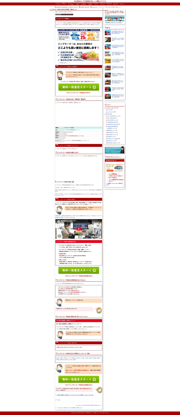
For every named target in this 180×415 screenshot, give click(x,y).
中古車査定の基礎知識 (111, 126)
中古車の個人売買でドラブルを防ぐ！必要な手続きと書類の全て (118, 53)
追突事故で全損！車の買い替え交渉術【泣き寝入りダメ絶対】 (118, 96)
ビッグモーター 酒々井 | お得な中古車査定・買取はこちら (88, 405)
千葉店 (61, 357)
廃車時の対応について (103, 4)
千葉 (59, 399)
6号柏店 (73, 357)
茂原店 (74, 359)
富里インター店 (69, 359)
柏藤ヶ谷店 (62, 359)
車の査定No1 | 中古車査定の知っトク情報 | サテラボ (90, 1)
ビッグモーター (58, 14)
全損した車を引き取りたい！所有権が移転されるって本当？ (118, 82)
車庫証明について (111, 128)
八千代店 (82, 357)
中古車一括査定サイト (115, 4)
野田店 (57, 359)
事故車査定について (96, 4)
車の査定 (71, 14)
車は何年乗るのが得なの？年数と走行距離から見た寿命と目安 (118, 32)
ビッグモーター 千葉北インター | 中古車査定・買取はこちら (69, 407)
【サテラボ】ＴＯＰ (58, 4)
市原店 (90, 357)
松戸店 (57, 357)
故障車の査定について (109, 4)
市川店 (86, 357)
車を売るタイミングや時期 (71, 4)
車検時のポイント (64, 4)
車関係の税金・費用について (113, 142)
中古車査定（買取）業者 (65, 14)
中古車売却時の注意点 (90, 4)
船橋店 (98, 357)
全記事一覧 (122, 3)
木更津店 (94, 357)
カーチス (109, 109)
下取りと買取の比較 (111, 117)
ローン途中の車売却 (77, 4)
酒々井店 (78, 357)
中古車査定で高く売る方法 (83, 4)
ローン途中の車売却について (113, 115)
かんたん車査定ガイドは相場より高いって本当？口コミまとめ (118, 60)
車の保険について (110, 136)
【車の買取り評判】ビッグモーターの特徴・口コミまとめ (75, 395)
